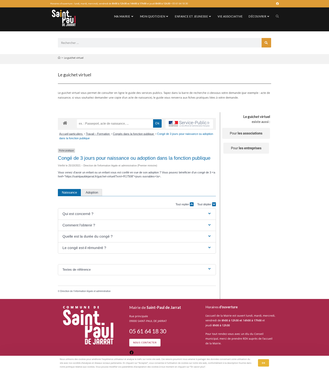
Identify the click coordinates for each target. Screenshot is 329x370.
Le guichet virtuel (73, 57)
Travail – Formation (98, 133)
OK (263, 362)
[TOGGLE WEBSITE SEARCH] (277, 16)
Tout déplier (204, 204)
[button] (137, 214)
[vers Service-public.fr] (189, 124)
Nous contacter (145, 342)
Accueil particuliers (71, 133)
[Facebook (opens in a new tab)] (277, 4)
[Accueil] (59, 57)
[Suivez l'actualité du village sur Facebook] (131, 354)
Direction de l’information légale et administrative (85, 291)
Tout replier (183, 204)
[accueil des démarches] (65, 122)
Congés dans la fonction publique (134, 133)
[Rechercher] (266, 42)
